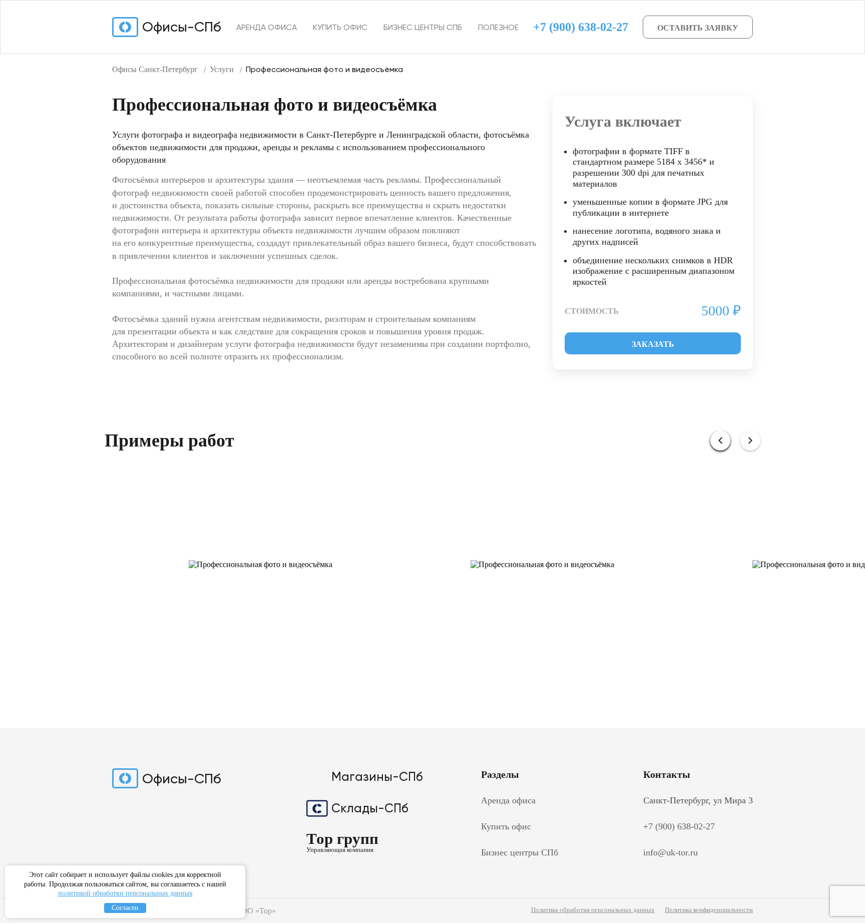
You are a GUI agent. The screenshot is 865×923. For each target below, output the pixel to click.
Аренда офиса (266, 27)
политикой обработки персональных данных (125, 893)
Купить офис (340, 27)
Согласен (125, 907)
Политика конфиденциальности (709, 909)
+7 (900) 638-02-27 (580, 27)
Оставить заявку (697, 28)
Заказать (653, 344)
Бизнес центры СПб (422, 27)
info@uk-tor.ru (670, 852)
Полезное (498, 27)
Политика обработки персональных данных (593, 909)
